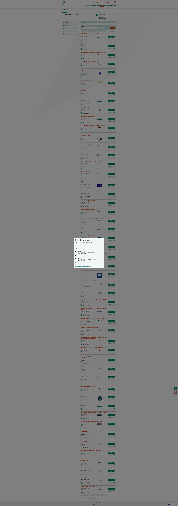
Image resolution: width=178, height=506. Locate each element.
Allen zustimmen (87, 266)
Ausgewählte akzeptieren (79, 266)
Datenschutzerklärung (83, 245)
